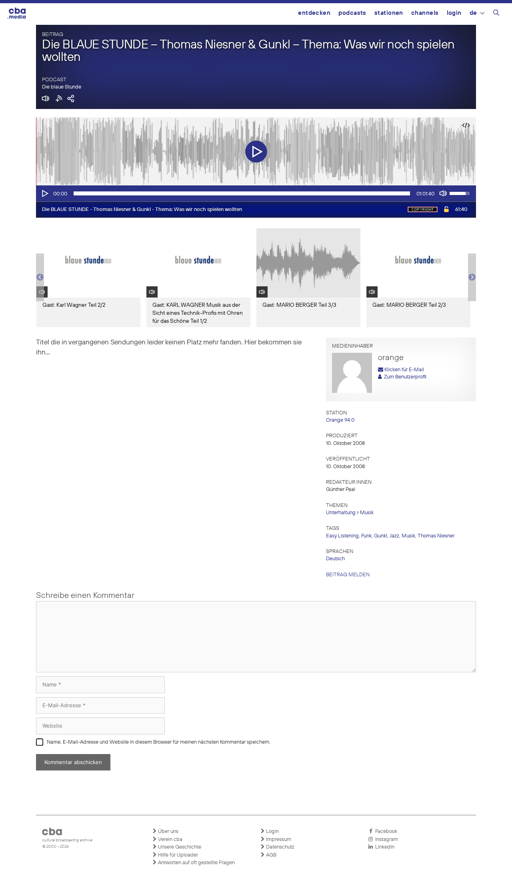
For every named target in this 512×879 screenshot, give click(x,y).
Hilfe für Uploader (177, 855)
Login (454, 13)
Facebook (385, 831)
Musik (367, 512)
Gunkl (380, 536)
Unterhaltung (341, 512)
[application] (256, 193)
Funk (366, 536)
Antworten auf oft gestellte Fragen (196, 862)
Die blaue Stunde (61, 87)
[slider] (242, 193)
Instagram (385, 839)
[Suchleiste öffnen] (496, 14)
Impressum (278, 839)
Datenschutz (279, 847)
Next (472, 278)
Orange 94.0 (340, 420)
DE (473, 13)
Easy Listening (342, 536)
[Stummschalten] (443, 193)
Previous (40, 278)
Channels (425, 13)
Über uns (167, 831)
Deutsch (335, 558)
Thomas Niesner (436, 536)
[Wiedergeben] (44, 193)
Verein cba (169, 839)
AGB (270, 855)
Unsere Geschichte (179, 847)
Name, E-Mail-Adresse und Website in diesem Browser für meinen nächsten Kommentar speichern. (158, 742)
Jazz (394, 536)
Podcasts (352, 13)
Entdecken (314, 13)
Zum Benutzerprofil (404, 377)
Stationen (388, 13)
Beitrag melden (348, 574)
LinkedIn (383, 847)
